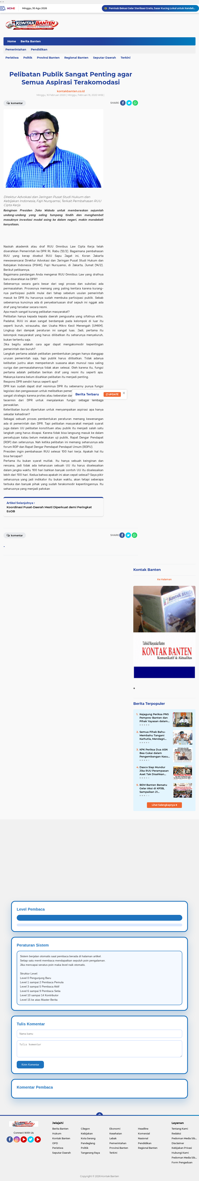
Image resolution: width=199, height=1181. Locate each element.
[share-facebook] (123, 103)
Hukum (56, 1133)
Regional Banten (76, 57)
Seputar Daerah (104, 57)
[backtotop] (99, 1115)
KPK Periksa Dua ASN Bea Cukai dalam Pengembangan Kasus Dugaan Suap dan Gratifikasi (154, 753)
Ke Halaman (164, 579)
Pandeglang (88, 1143)
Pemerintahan (117, 1143)
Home (11, 8)
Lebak (113, 1138)
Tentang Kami (180, 1128)
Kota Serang (88, 1138)
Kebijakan (87, 1133)
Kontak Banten (147, 570)
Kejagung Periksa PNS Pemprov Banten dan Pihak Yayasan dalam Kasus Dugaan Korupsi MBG (154, 718)
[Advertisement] (99, 846)
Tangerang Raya (90, 1152)
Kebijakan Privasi (182, 1147)
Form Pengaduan (182, 1162)
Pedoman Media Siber (184, 1138)
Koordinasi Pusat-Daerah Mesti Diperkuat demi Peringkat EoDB (49, 509)
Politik (27, 57)
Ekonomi (114, 1128)
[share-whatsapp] (135, 103)
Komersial (144, 1133)
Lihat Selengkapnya (163, 804)
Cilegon (85, 1128)
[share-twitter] (129, 103)
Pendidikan (39, 49)
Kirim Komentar (30, 1064)
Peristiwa (57, 1147)
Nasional (143, 1138)
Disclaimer (178, 1143)
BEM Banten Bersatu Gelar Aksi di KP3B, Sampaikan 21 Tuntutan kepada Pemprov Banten (153, 788)
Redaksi (176, 1133)
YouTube (26, 1144)
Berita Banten (31, 41)
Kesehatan (115, 1133)
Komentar (16, 535)
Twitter (32, 1144)
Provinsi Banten (48, 57)
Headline (143, 1128)
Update (113, 394)
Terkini (125, 57)
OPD (55, 1143)
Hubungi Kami (180, 1152)
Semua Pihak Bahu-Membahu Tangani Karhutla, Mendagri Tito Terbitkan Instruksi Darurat (153, 735)
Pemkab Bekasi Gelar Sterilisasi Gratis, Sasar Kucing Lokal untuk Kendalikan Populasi (152, 8)
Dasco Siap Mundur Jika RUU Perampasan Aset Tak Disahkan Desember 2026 (154, 771)
